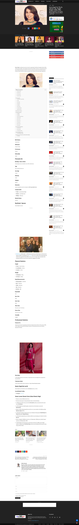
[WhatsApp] (35, 28)
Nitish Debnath (24, 463)
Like (62, 51)
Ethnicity (19, 103)
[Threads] (27, 471)
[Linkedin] (37, 28)
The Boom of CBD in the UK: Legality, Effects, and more (57, 92)
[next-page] (63, 35)
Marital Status (19, 109)
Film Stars (48, 1)
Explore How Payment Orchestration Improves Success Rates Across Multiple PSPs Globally (58, 82)
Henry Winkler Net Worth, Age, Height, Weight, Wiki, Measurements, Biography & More (58, 206)
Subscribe (61, 57)
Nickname (19, 92)
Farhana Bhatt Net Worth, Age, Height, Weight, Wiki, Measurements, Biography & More (49, 45)
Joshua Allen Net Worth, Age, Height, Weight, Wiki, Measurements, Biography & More (58, 217)
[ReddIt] (39, 28)
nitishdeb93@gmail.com (35, 520)
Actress (18, 3)
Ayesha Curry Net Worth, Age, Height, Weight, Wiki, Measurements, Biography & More (19, 45)
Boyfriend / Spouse (19, 110)
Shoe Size (19, 122)
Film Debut (19, 129)
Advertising (55, 1)
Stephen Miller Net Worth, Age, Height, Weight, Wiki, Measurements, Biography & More (58, 143)
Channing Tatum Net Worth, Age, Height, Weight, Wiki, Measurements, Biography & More (58, 174)
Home (16, 3)
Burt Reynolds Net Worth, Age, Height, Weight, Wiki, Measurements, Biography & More (58, 122)
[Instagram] (52, 517)
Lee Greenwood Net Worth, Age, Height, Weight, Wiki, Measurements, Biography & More (58, 112)
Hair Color (19, 120)
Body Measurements (20, 116)
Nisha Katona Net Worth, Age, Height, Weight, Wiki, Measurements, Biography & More (58, 195)
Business (42, 1)
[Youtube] (60, 517)
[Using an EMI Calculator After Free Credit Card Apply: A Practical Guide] (51, 101)
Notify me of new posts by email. (19, 496)
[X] (31, 28)
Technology (30, 1)
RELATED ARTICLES (18, 35)
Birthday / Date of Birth (21, 99)
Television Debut (20, 130)
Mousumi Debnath (51, 114)
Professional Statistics (19, 126)
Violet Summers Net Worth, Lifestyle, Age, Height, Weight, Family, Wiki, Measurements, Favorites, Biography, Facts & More (39, 458)
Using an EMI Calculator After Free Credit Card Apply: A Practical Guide (58, 101)
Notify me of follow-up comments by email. (21, 495)
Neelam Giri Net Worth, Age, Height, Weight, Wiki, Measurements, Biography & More (29, 45)
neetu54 (22, 393)
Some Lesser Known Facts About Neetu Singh (23, 134)
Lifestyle (37, 1)
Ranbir (30, 255)
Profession (19, 94)
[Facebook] (28, 28)
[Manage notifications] (77, 523)
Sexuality (19, 125)
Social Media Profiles (20, 133)
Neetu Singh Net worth (19, 132)
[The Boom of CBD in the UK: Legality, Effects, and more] (51, 92)
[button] (63, 1)
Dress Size (19, 123)
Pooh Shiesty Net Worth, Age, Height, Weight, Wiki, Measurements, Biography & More (58, 153)
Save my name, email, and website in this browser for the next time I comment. (25, 493)
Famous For (19, 127)
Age (18, 100)
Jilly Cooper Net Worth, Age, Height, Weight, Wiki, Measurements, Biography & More (57, 163)
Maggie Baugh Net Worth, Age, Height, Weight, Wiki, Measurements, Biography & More (58, 227)
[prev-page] (62, 35)
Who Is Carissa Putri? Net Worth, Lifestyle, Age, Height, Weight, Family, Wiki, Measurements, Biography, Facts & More (22, 458)
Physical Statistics (18, 112)
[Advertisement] (31, 59)
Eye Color (19, 119)
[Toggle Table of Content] (45, 90)
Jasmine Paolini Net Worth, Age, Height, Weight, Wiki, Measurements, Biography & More (58, 132)
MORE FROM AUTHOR (25, 35)
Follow (62, 53)
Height (18, 113)
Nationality (19, 95)
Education (19, 106)
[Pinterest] (33, 28)
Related (19, 135)
